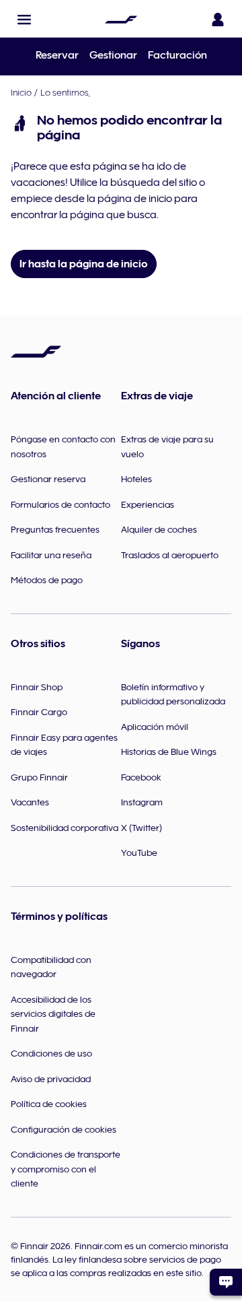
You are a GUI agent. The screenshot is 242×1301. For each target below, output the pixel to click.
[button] (24, 19)
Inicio (21, 92)
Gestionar (113, 55)
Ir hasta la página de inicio (83, 264)
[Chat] (226, 1282)
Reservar (57, 55)
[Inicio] (121, 19)
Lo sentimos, (65, 92)
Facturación (177, 55)
